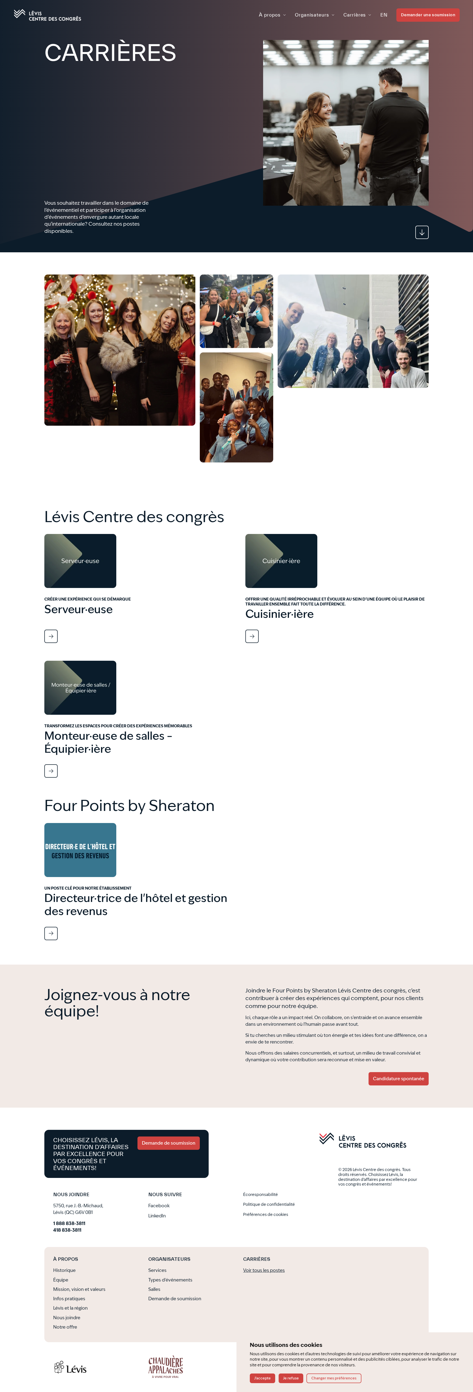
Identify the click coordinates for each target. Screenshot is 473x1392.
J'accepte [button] (262, 1378)
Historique (64, 1270)
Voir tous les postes (264, 1270)
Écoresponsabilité (260, 1194)
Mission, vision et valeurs (79, 1289)
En (384, 15)
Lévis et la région (70, 1308)
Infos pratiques (69, 1298)
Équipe (60, 1280)
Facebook (158, 1206)
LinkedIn (157, 1216)
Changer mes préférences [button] (333, 1378)
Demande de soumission (174, 1298)
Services (157, 1270)
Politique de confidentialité (269, 1204)
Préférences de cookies (265, 1214)
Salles (154, 1289)
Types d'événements (170, 1280)
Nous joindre (66, 1317)
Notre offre (65, 1327)
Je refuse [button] (291, 1378)
